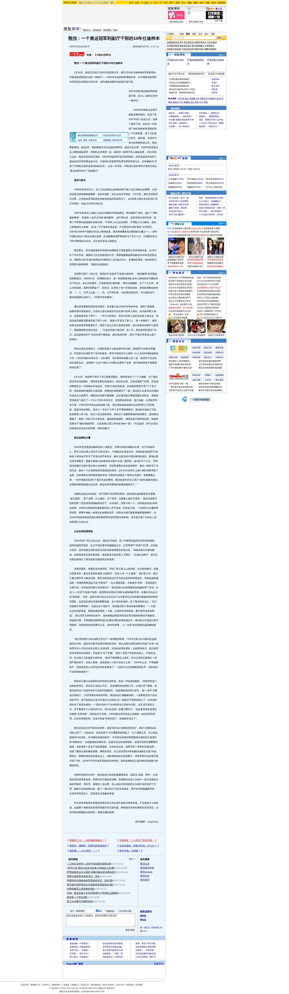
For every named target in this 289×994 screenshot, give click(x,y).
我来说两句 (138, 46)
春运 (187, 98)
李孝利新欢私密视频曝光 (208, 301)
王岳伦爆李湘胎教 (180, 318)
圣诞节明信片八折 (175, 266)
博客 (208, 3)
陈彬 (191, 169)
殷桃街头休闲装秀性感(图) (180, 284)
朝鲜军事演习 (200, 42)
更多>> (132, 859)
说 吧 (184, 158)
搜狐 (81, 3)
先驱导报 (215, 79)
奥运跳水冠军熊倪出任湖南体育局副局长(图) (90, 884)
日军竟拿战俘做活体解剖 (180, 294)
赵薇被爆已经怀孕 (175, 260)
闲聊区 (208, 375)
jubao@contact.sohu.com (93, 991)
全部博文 (139, 985)
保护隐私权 (96, 985)
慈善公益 (173, 357)
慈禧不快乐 (199, 49)
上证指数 (173, 179)
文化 (192, 102)
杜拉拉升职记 (197, 228)
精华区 (143, 916)
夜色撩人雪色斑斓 (216, 74)
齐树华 (214, 92)
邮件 (202, 3)
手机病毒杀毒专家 (182, 235)
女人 (184, 3)
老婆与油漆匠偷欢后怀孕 (180, 364)
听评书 (170, 228)
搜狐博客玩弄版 (176, 22)
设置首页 (25, 985)
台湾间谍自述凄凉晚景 (179, 79)
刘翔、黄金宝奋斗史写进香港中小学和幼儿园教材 (92, 893)
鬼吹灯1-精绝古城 (182, 232)
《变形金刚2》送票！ (181, 314)
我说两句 (222, 3)
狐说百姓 (208, 347)
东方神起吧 (211, 183)
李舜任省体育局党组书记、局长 (83, 876)
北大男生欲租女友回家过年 (211, 364)
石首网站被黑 (173, 45)
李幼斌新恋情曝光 (215, 260)
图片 (207, 34)
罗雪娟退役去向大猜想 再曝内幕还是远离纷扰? (91, 872)
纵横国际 (185, 357)
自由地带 (196, 352)
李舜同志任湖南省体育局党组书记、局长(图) (90, 880)
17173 (96, 3)
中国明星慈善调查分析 (179, 86)
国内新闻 (97, 30)
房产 (172, 3)
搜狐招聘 (56, 985)
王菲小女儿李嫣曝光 (196, 335)
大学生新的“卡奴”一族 (178, 383)
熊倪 (170, 169)
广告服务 (66, 985)
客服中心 (75, 985)
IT (161, 3)
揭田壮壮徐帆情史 (176, 257)
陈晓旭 (187, 102)
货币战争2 (214, 232)
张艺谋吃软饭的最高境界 (210, 361)
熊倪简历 (145, 879)
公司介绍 (120, 985)
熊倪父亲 (145, 863)
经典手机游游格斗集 (200, 235)
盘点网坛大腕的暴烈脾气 (180, 297)
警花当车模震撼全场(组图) (210, 368)
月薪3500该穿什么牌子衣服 (181, 390)
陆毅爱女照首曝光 (215, 263)
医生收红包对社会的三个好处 (182, 89)
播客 (196, 3)
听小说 (170, 232)
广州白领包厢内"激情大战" (180, 368)
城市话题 (196, 380)
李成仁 (214, 82)
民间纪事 (196, 347)
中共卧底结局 (187, 49)
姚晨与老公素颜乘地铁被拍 (181, 291)
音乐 (200, 34)
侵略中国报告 (211, 49)
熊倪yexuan (146, 871)
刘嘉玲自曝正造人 (195, 266)
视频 (190, 3)
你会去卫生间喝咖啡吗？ (180, 82)
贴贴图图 (219, 375)
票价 (197, 102)
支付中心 (46, 985)
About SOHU (108, 985)
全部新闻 (129, 985)
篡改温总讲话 (185, 45)
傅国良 (177, 169)
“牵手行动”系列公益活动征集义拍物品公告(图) (91, 868)
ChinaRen (88, 3)
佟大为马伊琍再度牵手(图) (208, 281)
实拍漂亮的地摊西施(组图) (208, 294)
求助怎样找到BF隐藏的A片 (211, 387)
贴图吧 (172, 187)
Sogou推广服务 (74, 963)
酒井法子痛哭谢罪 (216, 335)
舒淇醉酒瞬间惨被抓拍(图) (208, 291)
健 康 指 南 (72, 939)
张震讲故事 (209, 228)
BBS (214, 3)
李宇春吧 (191, 179)
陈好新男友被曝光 (215, 266)
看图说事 (219, 347)
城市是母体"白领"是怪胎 (209, 383)
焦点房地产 (105, 3)
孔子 (201, 102)
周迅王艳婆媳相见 (195, 263)
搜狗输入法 (35, 985)
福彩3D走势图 (216, 235)
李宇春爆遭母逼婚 (175, 263)
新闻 (182, 34)
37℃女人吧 (211, 187)
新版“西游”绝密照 (176, 335)
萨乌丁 (184, 169)
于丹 (181, 102)
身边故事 (208, 352)
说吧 (213, 34)
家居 (178, 3)
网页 (188, 34)
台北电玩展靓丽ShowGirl (180, 311)
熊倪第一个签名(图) (77, 897)
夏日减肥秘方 (198, 45)
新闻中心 (87, 30)
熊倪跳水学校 (147, 867)
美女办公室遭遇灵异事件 (180, 301)
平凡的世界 (204, 232)
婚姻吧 (190, 187)
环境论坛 (219, 357)
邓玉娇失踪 (189, 42)
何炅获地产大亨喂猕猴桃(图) (181, 277)
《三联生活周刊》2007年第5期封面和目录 (89, 863)
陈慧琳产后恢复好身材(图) (180, 281)
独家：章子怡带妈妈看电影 (209, 277)
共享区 (170, 235)
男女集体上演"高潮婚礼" (179, 361)
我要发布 (158, 963)
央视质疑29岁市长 (175, 42)
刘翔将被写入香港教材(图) (80, 888)
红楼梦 (217, 228)
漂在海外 (219, 380)
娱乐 (146, 3)
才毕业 (208, 380)
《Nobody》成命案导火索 (180, 304)
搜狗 (112, 3)
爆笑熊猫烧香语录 (196, 74)
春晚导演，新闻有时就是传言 (182, 92)
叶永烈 (218, 98)
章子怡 (181, 98)
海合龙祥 (215, 86)
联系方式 (85, 985)
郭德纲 (192, 98)
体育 (137, 3)
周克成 (214, 89)
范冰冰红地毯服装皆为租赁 (181, 287)
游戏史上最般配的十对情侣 (209, 311)
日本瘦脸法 (210, 45)
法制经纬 (219, 352)
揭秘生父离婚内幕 (215, 257)
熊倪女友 (145, 875)
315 (197, 98)
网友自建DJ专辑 (196, 22)
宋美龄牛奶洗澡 (174, 49)
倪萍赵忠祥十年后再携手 (208, 284)
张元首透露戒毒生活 (209, 314)
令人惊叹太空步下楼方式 (211, 318)
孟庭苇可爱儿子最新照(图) (208, 304)
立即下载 (219, 21)
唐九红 (197, 169)
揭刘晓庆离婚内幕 (195, 260)
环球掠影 (196, 357)
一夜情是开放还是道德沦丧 (181, 387)
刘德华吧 (191, 183)
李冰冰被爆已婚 (196, 257)
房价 (206, 102)
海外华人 (208, 357)
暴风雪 (176, 102)
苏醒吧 (172, 183)
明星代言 (204, 98)
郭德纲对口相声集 (182, 228)
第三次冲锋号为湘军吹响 (80, 901)
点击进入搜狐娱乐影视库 (208, 308)
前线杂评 (196, 375)
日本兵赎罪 (212, 42)
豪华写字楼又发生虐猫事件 (211, 390)
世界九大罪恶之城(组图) (207, 297)
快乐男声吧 (211, 179)
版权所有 (111, 988)
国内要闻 (107, 30)
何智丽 (211, 98)
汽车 (166, 3)
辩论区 (143, 920)
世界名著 (195, 232)
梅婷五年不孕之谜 (176, 74)
